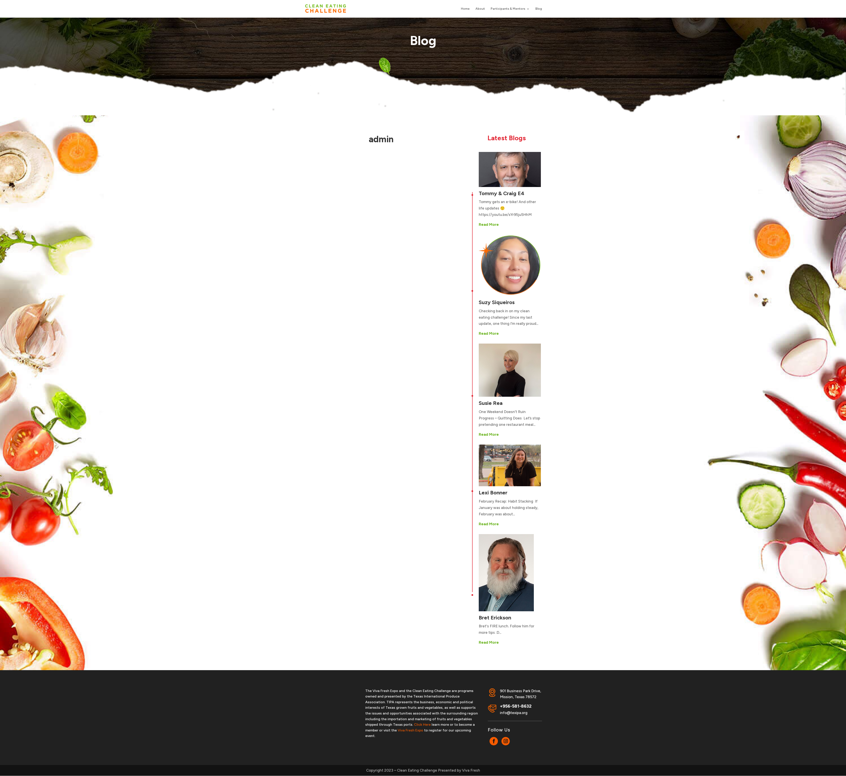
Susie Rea (491, 403)
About (480, 9)
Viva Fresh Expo (410, 730)
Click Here (422, 724)
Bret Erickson (495, 617)
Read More (489, 224)
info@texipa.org (513, 713)
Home (465, 9)
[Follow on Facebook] (494, 741)
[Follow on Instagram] (505, 741)
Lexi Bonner (493, 492)
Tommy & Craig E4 (501, 193)
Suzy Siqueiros (497, 302)
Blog (538, 9)
